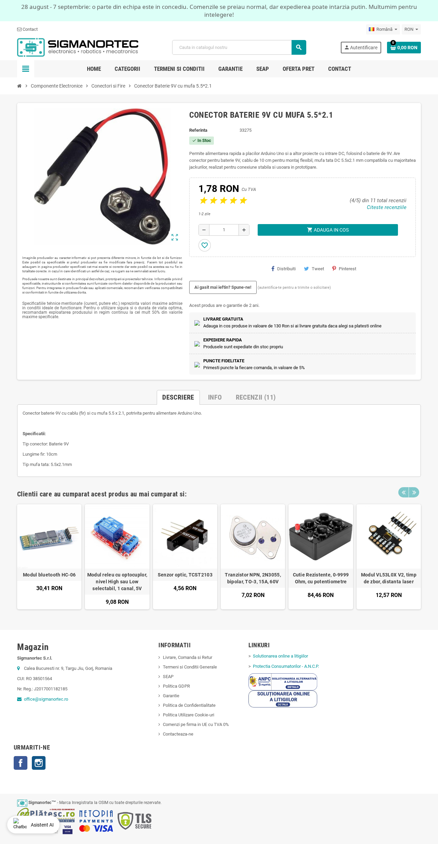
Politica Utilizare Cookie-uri (188, 714)
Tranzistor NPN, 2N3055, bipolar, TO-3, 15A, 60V (253, 578)
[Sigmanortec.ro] (77, 47)
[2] (212, 200)
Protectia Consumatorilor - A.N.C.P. (285, 666)
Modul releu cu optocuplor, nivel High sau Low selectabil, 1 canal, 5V (117, 581)
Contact (30, 29)
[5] (242, 200)
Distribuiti (286, 268)
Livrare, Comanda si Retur (187, 657)
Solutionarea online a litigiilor (280, 656)
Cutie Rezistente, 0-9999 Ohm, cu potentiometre (321, 578)
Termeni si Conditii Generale (190, 667)
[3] (222, 200)
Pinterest (347, 268)
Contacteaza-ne (178, 734)
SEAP (168, 676)
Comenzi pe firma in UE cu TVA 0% (196, 724)
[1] (202, 200)
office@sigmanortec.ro (46, 699)
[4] (232, 200)
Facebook (20, 763)
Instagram (39, 763)
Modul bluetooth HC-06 (49, 574)
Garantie (171, 695)
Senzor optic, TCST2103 (185, 574)
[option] (49, 556)
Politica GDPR (176, 686)
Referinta (198, 130)
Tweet (318, 268)
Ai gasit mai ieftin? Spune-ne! (223, 287)
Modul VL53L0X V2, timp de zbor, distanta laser (388, 578)
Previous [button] (403, 492)
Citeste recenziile (387, 207)
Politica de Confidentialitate (189, 705)
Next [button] (414, 492)
